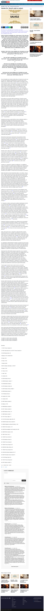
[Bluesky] (6, 27)
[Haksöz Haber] (5, 2)
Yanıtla (6, 505)
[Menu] (42, 4)
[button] (23, 27)
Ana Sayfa (3, 6)
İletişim (23, 599)
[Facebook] (2, 27)
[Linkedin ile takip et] (37, 0)
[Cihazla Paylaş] (12, 27)
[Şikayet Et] (24, 505)
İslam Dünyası (13, 599)
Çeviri (12, 600)
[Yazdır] (22, 27)
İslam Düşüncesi (14, 601)
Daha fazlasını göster (14, 566)
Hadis (8, 6)
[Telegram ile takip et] (10, 598)
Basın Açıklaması (14, 606)
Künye (23, 604)
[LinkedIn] (8, 27)
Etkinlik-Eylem (13, 604)
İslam (6, 6)
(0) (8, 505)
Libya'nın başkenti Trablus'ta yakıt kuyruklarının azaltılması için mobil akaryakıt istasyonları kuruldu (11, 0)
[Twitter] (4, 27)
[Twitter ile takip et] (36, 0)
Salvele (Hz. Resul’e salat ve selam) (14, 6)
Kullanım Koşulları (25, 601)
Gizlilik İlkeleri (24, 600)
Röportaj (13, 605)
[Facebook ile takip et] (35, 0)
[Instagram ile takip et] (38, 0)
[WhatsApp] (10, 27)
